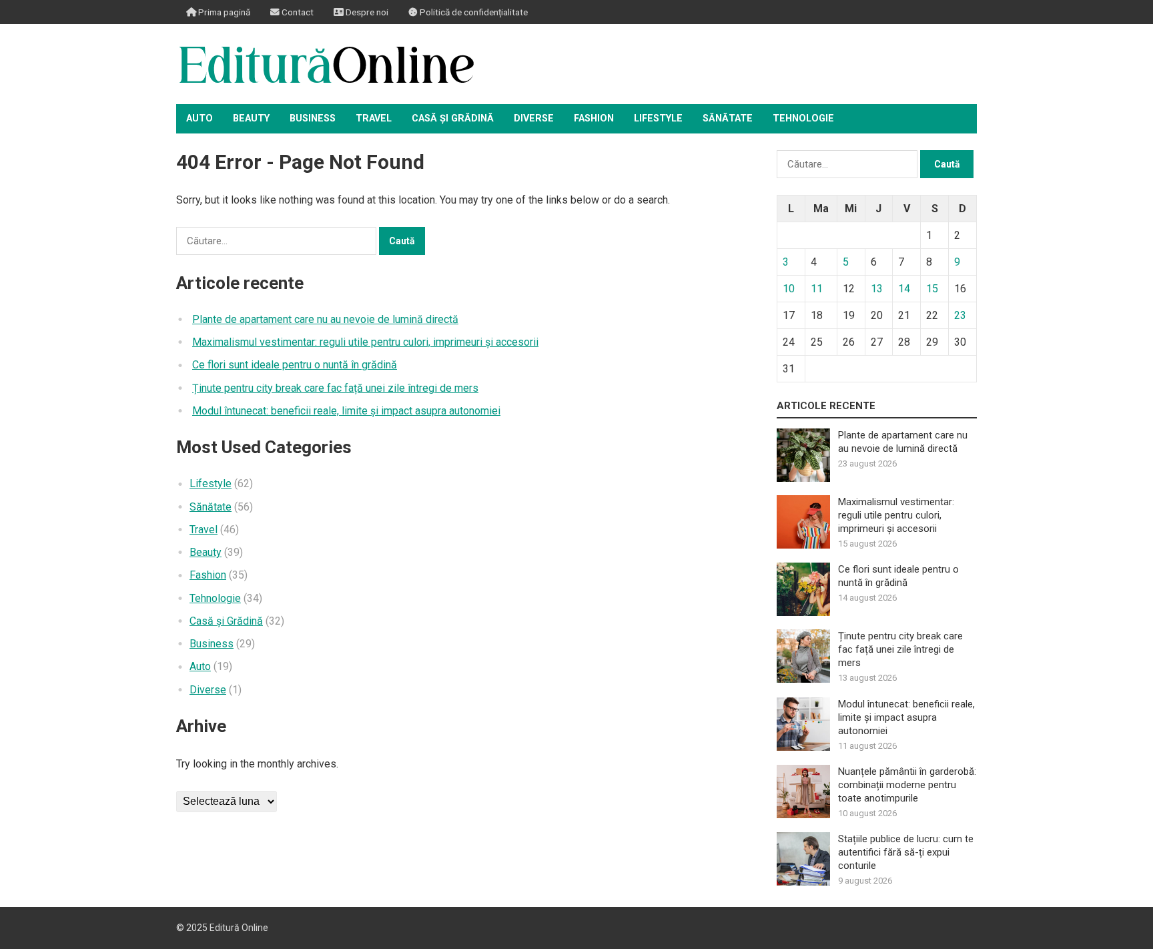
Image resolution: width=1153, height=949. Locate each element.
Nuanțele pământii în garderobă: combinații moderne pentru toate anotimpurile (907, 784)
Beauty (251, 118)
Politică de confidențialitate (473, 12)
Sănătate (728, 118)
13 (877, 288)
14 (904, 288)
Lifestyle (658, 118)
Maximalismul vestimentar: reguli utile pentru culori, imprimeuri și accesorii (365, 342)
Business (313, 118)
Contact (297, 12)
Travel (374, 118)
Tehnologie (803, 118)
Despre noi (366, 12)
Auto (199, 118)
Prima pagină (223, 12)
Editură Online (239, 927)
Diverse (534, 118)
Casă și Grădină (453, 118)
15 (932, 288)
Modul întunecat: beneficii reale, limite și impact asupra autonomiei (346, 410)
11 (817, 288)
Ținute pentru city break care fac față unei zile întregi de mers (335, 388)
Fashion (594, 118)
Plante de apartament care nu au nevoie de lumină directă (325, 319)
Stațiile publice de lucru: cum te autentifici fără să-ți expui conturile (906, 852)
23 (960, 315)
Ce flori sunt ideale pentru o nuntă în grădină (294, 364)
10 (789, 288)
